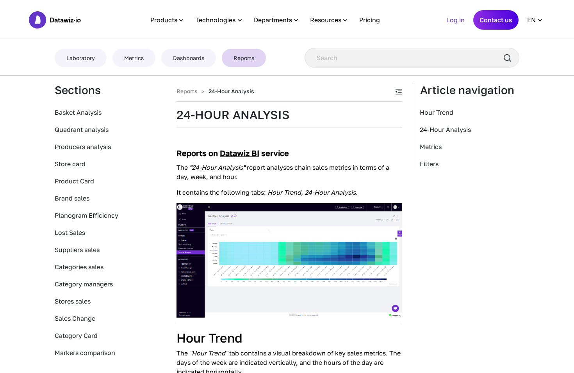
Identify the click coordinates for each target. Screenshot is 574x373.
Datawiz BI (239, 153)
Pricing (369, 20)
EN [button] (531, 20)
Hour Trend (436, 112)
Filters (429, 164)
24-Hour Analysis (445, 129)
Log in (455, 20)
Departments (273, 20)
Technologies (215, 20)
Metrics (431, 147)
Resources (325, 20)
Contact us (496, 20)
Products (163, 20)
